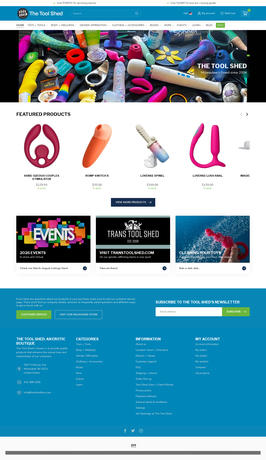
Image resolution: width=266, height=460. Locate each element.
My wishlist (201, 361)
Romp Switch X (97, 175)
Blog (209, 25)
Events (182, 25)
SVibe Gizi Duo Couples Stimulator (41, 177)
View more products (131, 202)
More (167, 25)
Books (154, 25)
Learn (196, 25)
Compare (200, 367)
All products (202, 373)
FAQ (138, 367)
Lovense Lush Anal (208, 175)
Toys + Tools (36, 25)
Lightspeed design (166, 452)
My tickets (201, 355)
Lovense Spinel (152, 175)
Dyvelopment (187, 452)
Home (20, 25)
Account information (207, 344)
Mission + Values (145, 355)
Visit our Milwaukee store (79, 314)
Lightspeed (148, 452)
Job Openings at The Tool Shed (154, 413)
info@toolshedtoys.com (37, 392)
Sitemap (140, 408)
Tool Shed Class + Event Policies (155, 384)
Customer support (146, 361)
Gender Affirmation (93, 25)
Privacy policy (143, 390)
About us (141, 344)
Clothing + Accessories (128, 25)
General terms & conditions (151, 402)
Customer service (34, 314)
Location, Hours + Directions (152, 350)
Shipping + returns (146, 373)
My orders (201, 350)
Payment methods (146, 396)
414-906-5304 (32, 382)
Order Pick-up (144, 379)
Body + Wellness (62, 25)
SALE (220, 25)
